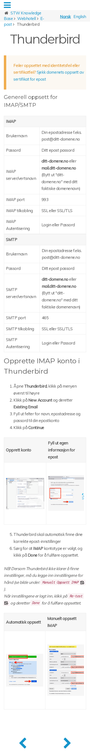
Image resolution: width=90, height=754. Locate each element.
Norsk (65, 16)
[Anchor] (38, 104)
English (79, 16)
